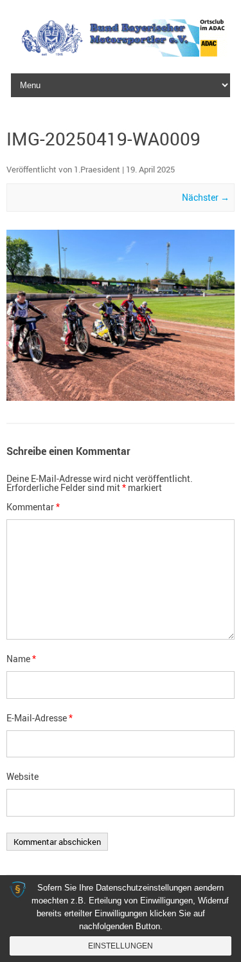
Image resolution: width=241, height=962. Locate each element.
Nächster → (205, 197)
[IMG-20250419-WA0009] (120, 315)
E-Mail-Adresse (39, 718)
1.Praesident (97, 169)
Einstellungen (120, 945)
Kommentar (33, 507)
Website (22, 776)
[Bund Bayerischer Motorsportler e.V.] (120, 53)
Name (21, 658)
